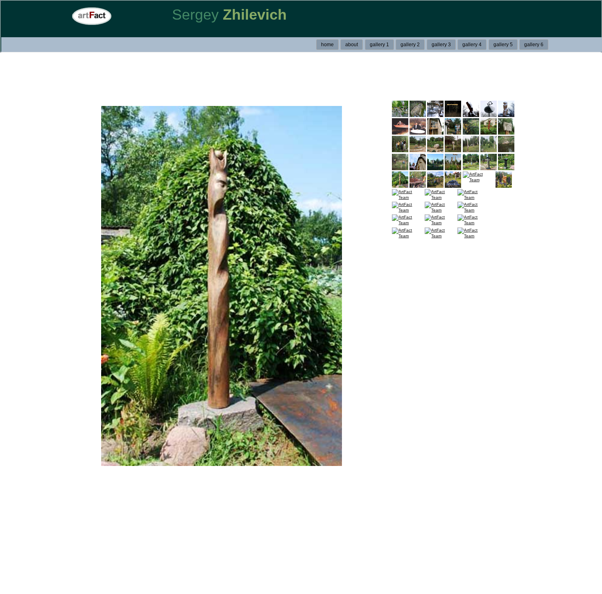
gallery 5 (503, 44)
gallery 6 (533, 44)
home (327, 44)
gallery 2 (410, 44)
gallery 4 (472, 44)
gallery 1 (379, 44)
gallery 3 (441, 44)
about (351, 44)
